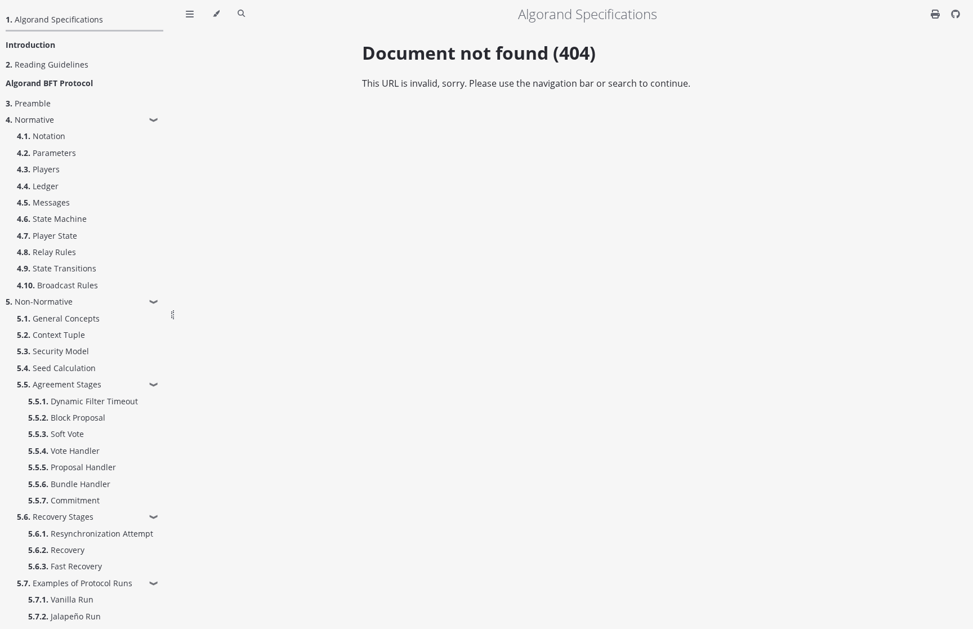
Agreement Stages (59, 384)
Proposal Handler (72, 467)
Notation (41, 136)
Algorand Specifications (54, 19)
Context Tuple (51, 334)
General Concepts (58, 318)
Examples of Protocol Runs (74, 583)
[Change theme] (216, 14)
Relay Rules (46, 252)
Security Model (53, 351)
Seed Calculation (56, 368)
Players (38, 169)
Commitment (64, 500)
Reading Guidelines (47, 64)
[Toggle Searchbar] (241, 14)
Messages (43, 202)
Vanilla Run (60, 599)
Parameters (46, 153)
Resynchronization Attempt (90, 533)
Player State (47, 235)
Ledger (38, 186)
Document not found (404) (479, 53)
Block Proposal (66, 417)
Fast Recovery (65, 566)
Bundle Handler (69, 484)
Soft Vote (56, 434)
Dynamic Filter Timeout (83, 401)
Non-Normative (39, 301)
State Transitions (56, 268)
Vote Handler (64, 450)
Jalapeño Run (64, 616)
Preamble (28, 103)
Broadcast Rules (57, 285)
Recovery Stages (55, 516)
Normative (30, 119)
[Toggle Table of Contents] (189, 14)
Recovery (56, 550)
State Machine (52, 218)
